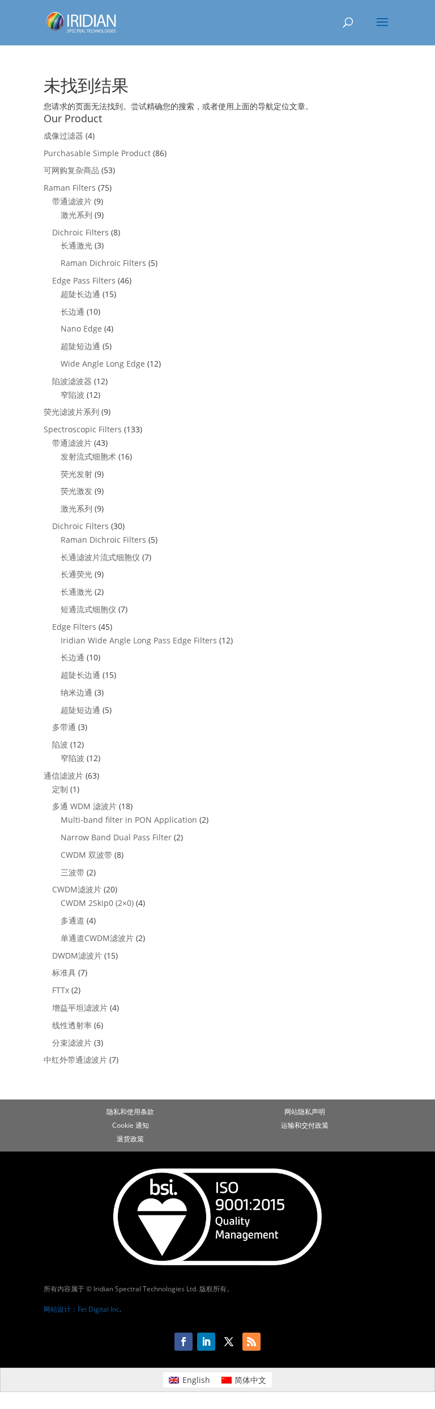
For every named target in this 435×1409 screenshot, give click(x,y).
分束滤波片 (72, 1042)
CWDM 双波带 (86, 854)
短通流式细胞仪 (88, 609)
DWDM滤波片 (77, 955)
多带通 (64, 726)
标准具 (64, 972)
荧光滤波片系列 (71, 411)
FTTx (60, 990)
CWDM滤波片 (76, 889)
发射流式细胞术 (88, 456)
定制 (60, 789)
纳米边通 (76, 692)
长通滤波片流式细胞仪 (100, 557)
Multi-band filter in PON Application (129, 819)
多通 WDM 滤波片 (84, 806)
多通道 (72, 920)
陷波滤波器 (72, 381)
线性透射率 (72, 1025)
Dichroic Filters (80, 232)
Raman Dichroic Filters (103, 262)
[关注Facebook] (183, 1342)
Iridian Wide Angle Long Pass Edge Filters (139, 640)
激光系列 (76, 214)
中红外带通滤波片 (75, 1059)
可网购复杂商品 (71, 170)
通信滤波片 (63, 775)
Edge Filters (74, 626)
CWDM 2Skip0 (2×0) (97, 902)
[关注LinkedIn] (206, 1342)
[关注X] (229, 1342)
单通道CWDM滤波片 (97, 938)
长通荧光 (76, 574)
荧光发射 (76, 474)
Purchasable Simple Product (97, 153)
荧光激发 (76, 491)
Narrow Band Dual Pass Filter (116, 837)
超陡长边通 (80, 294)
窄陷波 (72, 394)
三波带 (72, 872)
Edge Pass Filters (84, 280)
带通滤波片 (72, 201)
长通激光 (76, 245)
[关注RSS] (251, 1342)
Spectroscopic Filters (83, 429)
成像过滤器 (63, 135)
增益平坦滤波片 (80, 1007)
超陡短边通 (80, 346)
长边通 (72, 311)
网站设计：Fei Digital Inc (82, 1309)
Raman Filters (70, 187)
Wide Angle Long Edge (103, 363)
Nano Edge (81, 328)
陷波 (60, 744)
